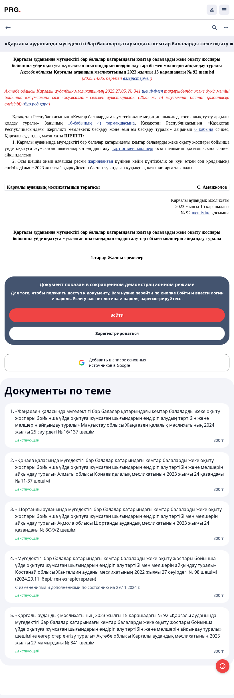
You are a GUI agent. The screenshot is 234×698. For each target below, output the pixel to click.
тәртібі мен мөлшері (132, 148)
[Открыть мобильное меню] (224, 10)
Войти (117, 315)
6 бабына (203, 129)
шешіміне (201, 212)
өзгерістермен (137, 78)
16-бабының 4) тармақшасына (101, 123)
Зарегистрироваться (117, 333)
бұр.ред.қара (36, 103)
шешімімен (152, 91)
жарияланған (100, 161)
